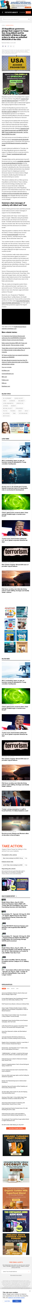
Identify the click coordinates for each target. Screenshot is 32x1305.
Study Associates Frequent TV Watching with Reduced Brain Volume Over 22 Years (13, 1103)
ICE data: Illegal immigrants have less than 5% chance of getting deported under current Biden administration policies (15, 362)
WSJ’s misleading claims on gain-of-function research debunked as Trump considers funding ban (14, 462)
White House (14, 53)
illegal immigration (6, 51)
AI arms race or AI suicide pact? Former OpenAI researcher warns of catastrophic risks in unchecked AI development (15, 488)
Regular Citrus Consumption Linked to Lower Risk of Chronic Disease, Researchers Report (15, 1043)
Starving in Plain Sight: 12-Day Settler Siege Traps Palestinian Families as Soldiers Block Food (14, 1098)
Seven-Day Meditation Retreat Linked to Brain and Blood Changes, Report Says (14, 993)
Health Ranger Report (8, 896)
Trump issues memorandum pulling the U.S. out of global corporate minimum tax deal (14, 540)
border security (18, 398)
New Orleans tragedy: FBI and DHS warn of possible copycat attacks (15, 565)
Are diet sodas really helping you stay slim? (13, 1124)
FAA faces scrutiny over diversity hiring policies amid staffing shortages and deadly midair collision (15, 590)
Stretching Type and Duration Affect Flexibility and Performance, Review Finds (14, 1087)
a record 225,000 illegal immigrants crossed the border (15, 143)
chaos (4, 400)
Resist (20, 52)
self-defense (26, 52)
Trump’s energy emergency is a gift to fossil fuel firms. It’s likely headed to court (15, 810)
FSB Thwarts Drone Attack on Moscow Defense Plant (15, 1004)
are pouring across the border (20, 139)
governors (12, 400)
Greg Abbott (21, 400)
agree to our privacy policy (16, 1297)
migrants (22, 51)
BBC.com (4, 376)
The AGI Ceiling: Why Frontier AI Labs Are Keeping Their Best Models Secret (14, 1092)
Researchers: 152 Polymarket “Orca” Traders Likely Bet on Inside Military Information (14, 1048)
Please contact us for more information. (11, 873)
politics (12, 52)
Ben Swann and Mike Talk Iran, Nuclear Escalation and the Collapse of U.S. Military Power (15, 961)
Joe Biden (18, 51)
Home (3, 25)
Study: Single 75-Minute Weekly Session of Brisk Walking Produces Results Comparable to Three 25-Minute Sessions (15, 1009)
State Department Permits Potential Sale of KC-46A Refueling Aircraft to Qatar (15, 1109)
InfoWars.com (6, 370)
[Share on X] (11, 46)
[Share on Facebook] (8, 46)
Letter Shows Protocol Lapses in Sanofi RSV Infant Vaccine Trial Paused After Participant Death (15, 1026)
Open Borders (8, 52)
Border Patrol (10, 25)
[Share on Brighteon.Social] (3, 46)
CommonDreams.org (8, 373)
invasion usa (12, 51)
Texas (3, 53)
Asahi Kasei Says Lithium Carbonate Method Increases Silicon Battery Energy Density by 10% (14, 1114)
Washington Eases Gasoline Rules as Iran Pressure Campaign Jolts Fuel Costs (15, 1021)
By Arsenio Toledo (5, 42)
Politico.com (5, 380)
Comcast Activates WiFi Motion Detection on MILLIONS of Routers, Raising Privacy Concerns (14, 1037)
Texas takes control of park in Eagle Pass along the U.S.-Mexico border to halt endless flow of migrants (16, 350)
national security (8, 408)
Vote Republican (8, 53)
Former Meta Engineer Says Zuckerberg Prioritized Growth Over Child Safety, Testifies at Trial (14, 999)
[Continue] (29, 1271)
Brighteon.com (12, 328)
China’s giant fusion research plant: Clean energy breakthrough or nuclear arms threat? (15, 514)
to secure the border (12, 234)
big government (7, 398)
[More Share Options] (13, 46)
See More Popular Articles (16, 1128)
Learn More (7, 1301)
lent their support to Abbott (9, 111)
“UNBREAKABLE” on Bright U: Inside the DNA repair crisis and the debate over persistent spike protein (15, 1054)
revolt (23, 52)
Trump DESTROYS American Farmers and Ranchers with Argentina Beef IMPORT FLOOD (15, 927)
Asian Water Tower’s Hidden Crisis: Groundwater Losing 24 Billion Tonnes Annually (14, 1015)
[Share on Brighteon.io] (5, 46)
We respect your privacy (16, 1275)
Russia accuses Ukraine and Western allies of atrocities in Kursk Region (15, 834)
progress (16, 52)
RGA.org (4, 383)
